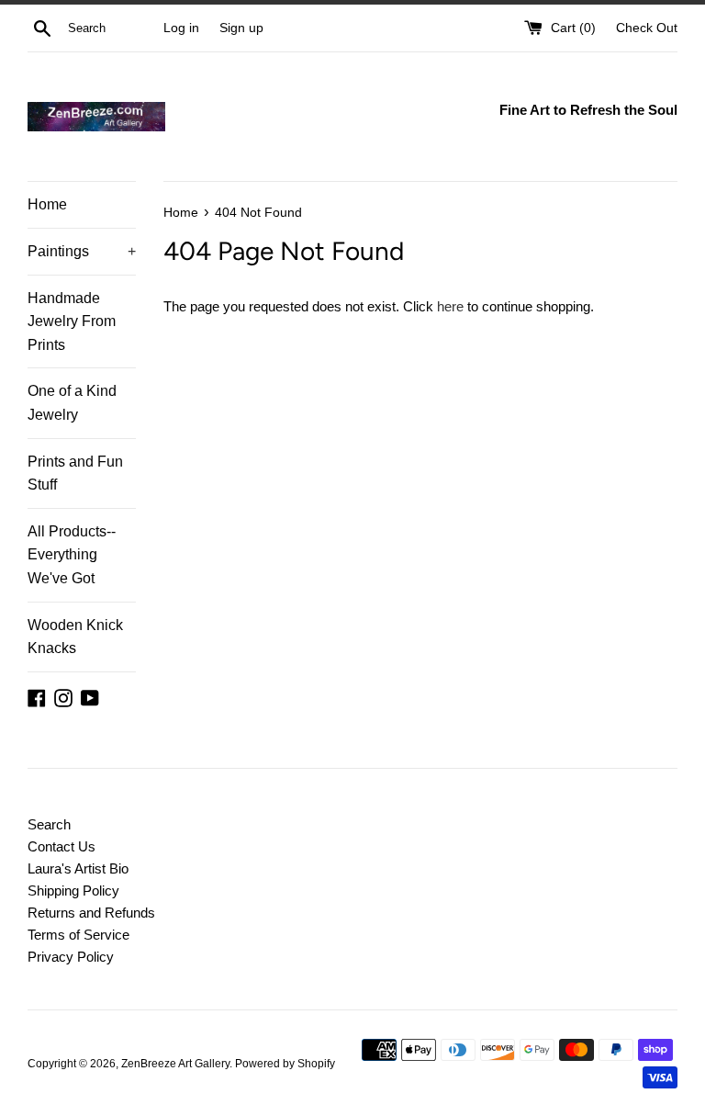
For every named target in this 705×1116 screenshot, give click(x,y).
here (450, 306)
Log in (181, 28)
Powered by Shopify (285, 1063)
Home (47, 204)
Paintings (82, 251)
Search (49, 824)
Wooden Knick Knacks (75, 637)
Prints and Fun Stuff (75, 473)
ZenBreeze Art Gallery (175, 1063)
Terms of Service (78, 934)
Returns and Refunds (91, 912)
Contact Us (61, 846)
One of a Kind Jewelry (72, 403)
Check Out (646, 28)
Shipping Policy (73, 890)
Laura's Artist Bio (78, 868)
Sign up (241, 28)
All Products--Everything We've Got (72, 555)
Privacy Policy (71, 956)
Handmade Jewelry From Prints (72, 321)
